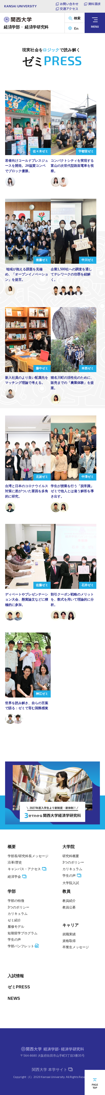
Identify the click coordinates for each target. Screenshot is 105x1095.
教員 (66, 891)
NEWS (14, 998)
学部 (12, 891)
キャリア (70, 925)
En (76, 28)
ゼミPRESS (19, 987)
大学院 (68, 846)
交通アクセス (69, 8)
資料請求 (94, 4)
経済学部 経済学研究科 (26, 27)
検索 (77, 18)
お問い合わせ (69, 4)
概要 (12, 846)
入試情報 (16, 976)
